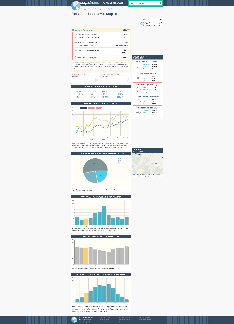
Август (145, 66)
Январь (145, 87)
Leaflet (133, 174)
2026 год (83, 108)
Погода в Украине (104, 317)
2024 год (99, 108)
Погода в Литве (104, 320)
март (78, 97)
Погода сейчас (145, 19)
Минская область (93, 9)
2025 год (91, 108)
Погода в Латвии (124, 317)
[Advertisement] (104, 22)
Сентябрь (146, 64)
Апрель (145, 115)
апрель (93, 91)
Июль (144, 78)
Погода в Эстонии (124, 320)
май (91, 94)
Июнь (144, 80)
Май (144, 69)
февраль (79, 94)
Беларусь (84, 9)
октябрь (120, 91)
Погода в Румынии (105, 322)
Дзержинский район (106, 9)
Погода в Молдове (145, 320)
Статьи (141, 322)
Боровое (117, 9)
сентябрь (106, 97)
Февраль (145, 89)
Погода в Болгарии (125, 322)
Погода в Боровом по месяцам (101, 86)
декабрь (120, 97)
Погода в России (144, 317)
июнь (92, 97)
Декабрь (145, 92)
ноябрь (120, 94)
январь (79, 91)
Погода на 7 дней (111, 74)
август (104, 94)
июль (104, 91)
